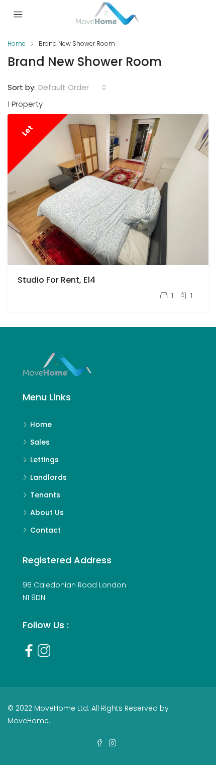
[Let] (108, 189)
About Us (47, 512)
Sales (40, 442)
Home (41, 424)
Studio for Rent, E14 (56, 280)
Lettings (44, 460)
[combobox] (72, 87)
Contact (45, 530)
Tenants (45, 495)
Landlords (48, 477)
